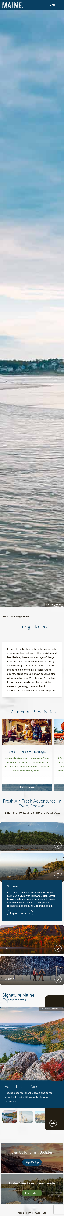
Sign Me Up (32, 1162)
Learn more (27, 787)
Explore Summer (20, 913)
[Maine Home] (12, 5)
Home (5, 616)
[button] (9, 1116)
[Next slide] (53, 1123)
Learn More (32, 1193)
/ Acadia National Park (53, 1008)
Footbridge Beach (55, 604)
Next (58, 845)
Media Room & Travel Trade (32, 1213)
